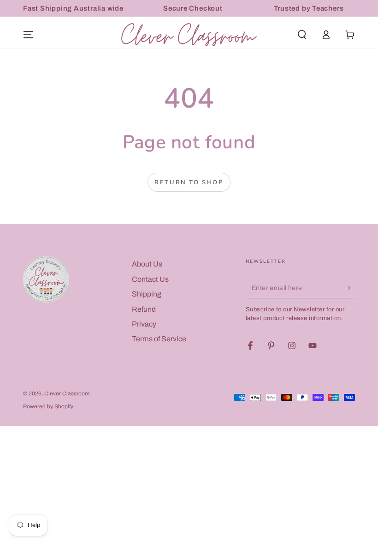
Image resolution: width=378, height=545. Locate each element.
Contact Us (150, 279)
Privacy (144, 324)
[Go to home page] (189, 34)
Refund (144, 309)
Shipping (146, 294)
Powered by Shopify (48, 406)
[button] (302, 34)
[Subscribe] (349, 288)
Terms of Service (159, 339)
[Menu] (28, 34)
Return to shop (188, 182)
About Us (147, 264)
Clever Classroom (66, 393)
